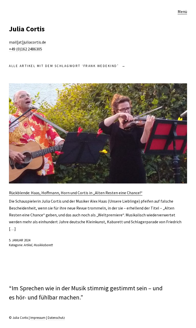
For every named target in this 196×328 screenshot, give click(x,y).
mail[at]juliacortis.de (27, 42)
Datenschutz (56, 318)
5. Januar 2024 (19, 240)
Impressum (37, 318)
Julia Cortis (27, 28)
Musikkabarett (43, 245)
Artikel (28, 245)
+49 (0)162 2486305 (25, 48)
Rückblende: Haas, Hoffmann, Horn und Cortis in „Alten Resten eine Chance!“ (75, 192)
